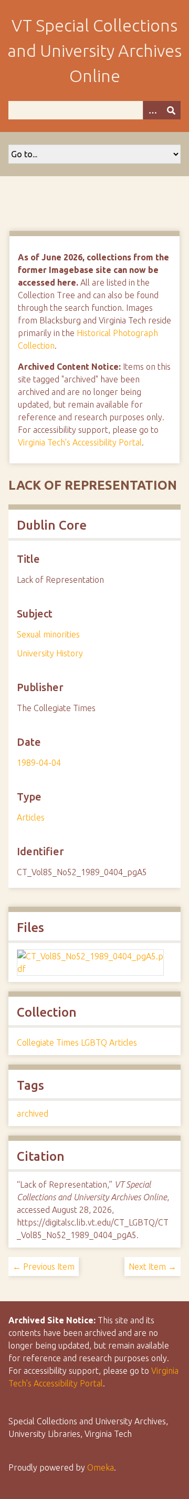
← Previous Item (44, 1266)
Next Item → (152, 1266)
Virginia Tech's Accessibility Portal (80, 442)
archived (32, 1113)
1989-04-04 (39, 762)
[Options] (152, 110)
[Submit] (171, 110)
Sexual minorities (48, 634)
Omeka (100, 1467)
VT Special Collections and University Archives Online (94, 50)
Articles (31, 817)
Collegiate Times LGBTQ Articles (77, 1042)
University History (50, 653)
